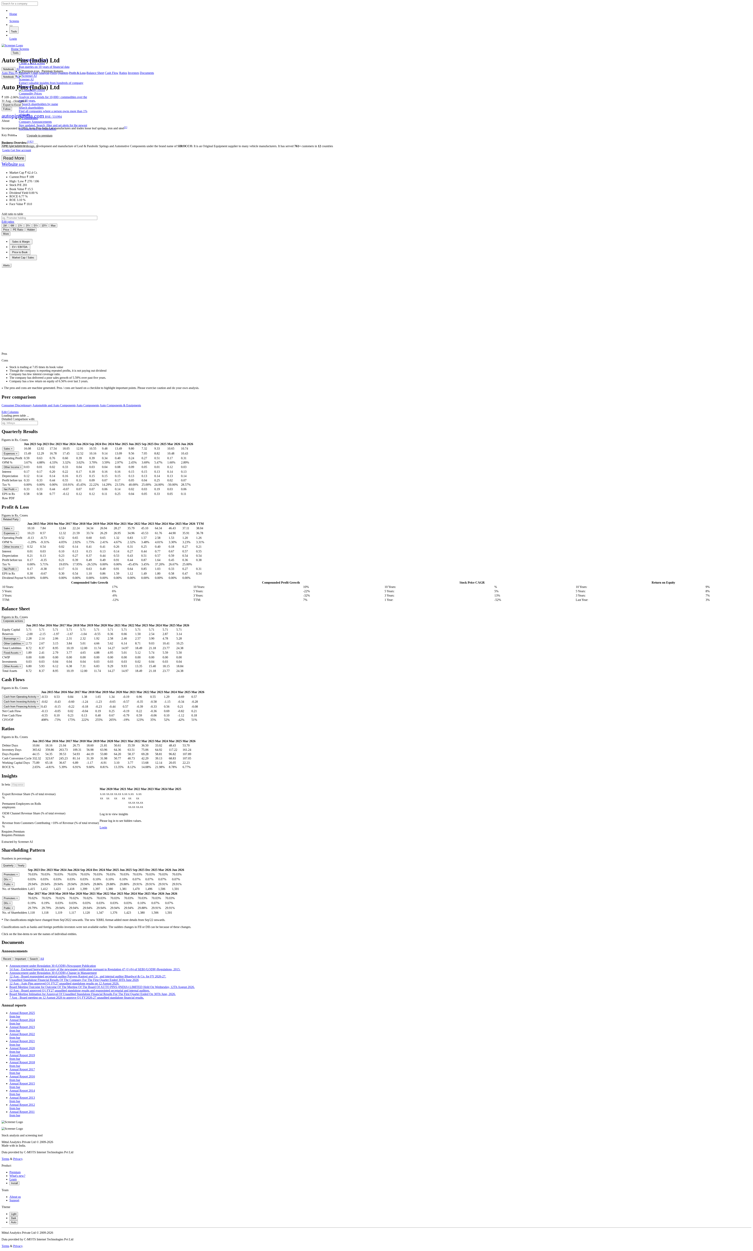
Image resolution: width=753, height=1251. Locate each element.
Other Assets (12, 666)
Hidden (31, 229)
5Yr (36, 225)
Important (20, 958)
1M (5, 225)
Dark (13, 1218)
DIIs (7, 879)
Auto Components (87, 405)
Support (14, 1200)
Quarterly (8, 865)
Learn (13, 1179)
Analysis (44, 73)
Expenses (10, 453)
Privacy (17, 1159)
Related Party (11, 519)
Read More (13, 158)
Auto (13, 1222)
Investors (133, 73)
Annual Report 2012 (22, 1106)
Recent (7, 958)
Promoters (11, 874)
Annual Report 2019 (22, 1057)
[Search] (11, 25)
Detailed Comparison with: (18, 419)
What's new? (17, 1175)
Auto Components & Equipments (120, 405)
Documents (147, 73)
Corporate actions (13, 621)
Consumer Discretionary (17, 405)
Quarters (63, 73)
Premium (15, 1172)
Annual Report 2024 (22, 1021)
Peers (53, 73)
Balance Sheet (95, 73)
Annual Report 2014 (22, 1092)
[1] (125, 127)
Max (53, 225)
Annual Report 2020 (22, 1050)
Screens (14, 21)
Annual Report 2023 (22, 1028)
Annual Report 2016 (22, 1078)
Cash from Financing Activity (21, 706)
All (42, 958)
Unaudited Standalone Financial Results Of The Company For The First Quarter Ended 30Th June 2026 (74, 981)
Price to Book (20, 252)
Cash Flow (111, 73)
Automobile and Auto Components (54, 405)
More (6, 233)
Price (6, 229)
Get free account (21, 150)
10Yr (44, 225)
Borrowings (11, 638)
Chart (34, 73)
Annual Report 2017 (22, 1071)
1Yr (20, 225)
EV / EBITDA (19, 246)
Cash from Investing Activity (21, 701)
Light (13, 1214)
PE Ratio (18, 229)
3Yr (28, 225)
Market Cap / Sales (23, 257)
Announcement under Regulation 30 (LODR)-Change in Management (87, 974)
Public (8, 884)
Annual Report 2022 (22, 1035)
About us (15, 1196)
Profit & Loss (77, 73)
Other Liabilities (14, 643)
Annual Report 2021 (22, 1042)
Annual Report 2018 (22, 1064)
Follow (6, 109)
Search (34, 958)
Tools (14, 31)
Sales (8, 448)
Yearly (21, 865)
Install (14, 1183)
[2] (31, 141)
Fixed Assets (12, 652)
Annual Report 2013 (22, 1099)
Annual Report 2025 (22, 1014)
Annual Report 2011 (22, 1113)
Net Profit (10, 489)
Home (13, 14)
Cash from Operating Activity (21, 696)
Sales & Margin (21, 241)
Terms (5, 1159)
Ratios (123, 73)
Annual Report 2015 (22, 1085)
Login (13, 38)
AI (17, 69)
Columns (10, 412)
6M (12, 225)
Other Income (13, 467)
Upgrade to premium (39, 135)
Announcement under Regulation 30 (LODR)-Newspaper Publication (94, 967)
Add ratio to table (12, 214)
